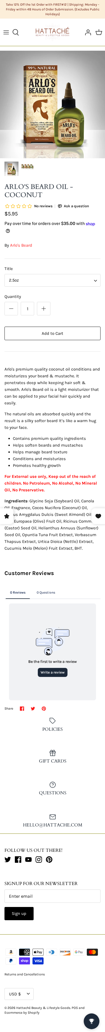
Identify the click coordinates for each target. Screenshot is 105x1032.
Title (8, 268)
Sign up (19, 913)
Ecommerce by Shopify (21, 1013)
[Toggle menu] (6, 32)
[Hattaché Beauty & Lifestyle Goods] (52, 32)
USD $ (15, 994)
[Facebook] (18, 859)
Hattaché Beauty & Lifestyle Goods (43, 1008)
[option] (52, 105)
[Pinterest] (49, 859)
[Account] (86, 32)
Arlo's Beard (21, 245)
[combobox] (52, 280)
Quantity (12, 296)
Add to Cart (52, 333)
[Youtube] (28, 859)
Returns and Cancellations (24, 974)
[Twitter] (7, 859)
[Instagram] (39, 859)
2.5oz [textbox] (14, 280)
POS (75, 1008)
